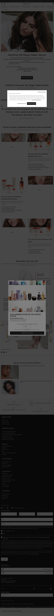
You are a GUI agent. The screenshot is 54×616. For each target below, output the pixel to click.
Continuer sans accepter (42, 91)
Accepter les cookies (31, 103)
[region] (27, 98)
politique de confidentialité (36, 99)
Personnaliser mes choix (21, 103)
